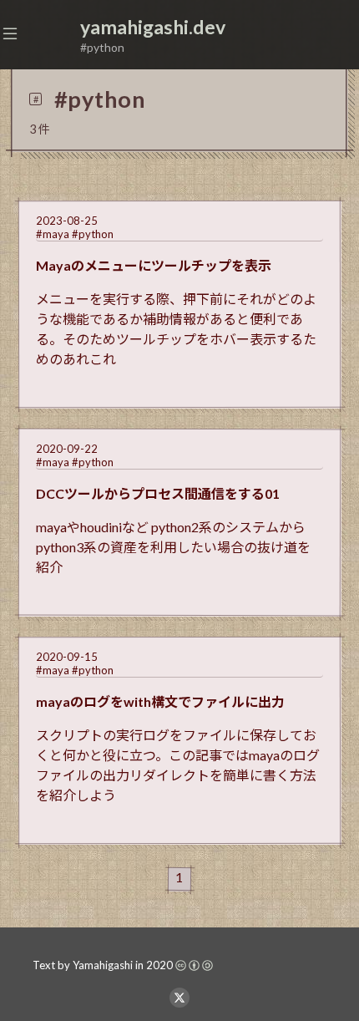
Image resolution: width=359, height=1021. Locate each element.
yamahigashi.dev (152, 26)
